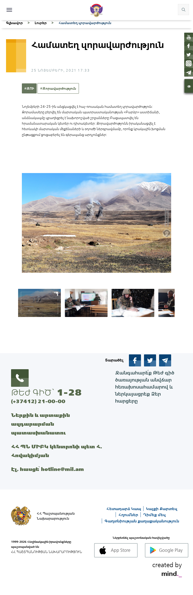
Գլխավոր (14, 23)
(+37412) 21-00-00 (38, 401)
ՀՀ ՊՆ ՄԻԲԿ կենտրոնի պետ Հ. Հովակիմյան (56, 450)
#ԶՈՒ (29, 88)
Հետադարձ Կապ (124, 508)
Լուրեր (41, 23)
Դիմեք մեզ (154, 514)
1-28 (69, 392)
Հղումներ (128, 514)
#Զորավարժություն (58, 88)
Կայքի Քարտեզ (161, 508)
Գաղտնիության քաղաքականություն (142, 520)
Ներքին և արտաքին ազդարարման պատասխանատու (40, 424)
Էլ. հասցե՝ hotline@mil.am (47, 469)
